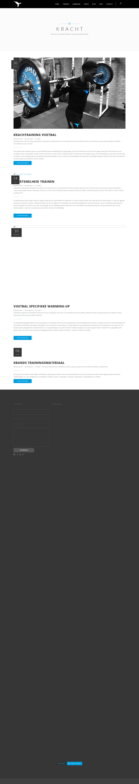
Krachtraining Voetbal (35, 135)
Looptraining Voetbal (20, 190)
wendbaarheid (18, 193)
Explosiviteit (37, 141)
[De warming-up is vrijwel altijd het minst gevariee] (69, 609)
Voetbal (30, 144)
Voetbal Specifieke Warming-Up (42, 306)
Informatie (40, 313)
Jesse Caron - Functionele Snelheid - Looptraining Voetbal (67, 34)
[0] (120, 4)
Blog (31, 141)
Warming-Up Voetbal (28, 315)
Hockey (81, 188)
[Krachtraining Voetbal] (69, 93)
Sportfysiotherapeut (103, 313)
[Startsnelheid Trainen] (22, 174)
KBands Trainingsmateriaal (39, 363)
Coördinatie (17, 188)
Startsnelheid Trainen (34, 181)
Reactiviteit (77, 190)
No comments (29, 139)
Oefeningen (35, 190)
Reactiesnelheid (58, 190)
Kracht (86, 141)
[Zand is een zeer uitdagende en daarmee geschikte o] (69, 481)
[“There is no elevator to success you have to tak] (57, 476)
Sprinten (101, 190)
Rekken (84, 190)
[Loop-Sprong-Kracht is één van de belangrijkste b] (57, 592)
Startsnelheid (18, 144)
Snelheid (89, 190)
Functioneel (45, 141)
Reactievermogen (68, 190)
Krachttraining (93, 141)
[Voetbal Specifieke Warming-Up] (69, 263)
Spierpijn (95, 190)
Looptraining (103, 188)
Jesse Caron (19, 139)
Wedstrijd (39, 315)
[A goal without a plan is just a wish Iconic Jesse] (57, 677)
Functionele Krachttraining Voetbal (73, 141)
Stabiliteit (117, 141)
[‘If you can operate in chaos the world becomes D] (81, 448)
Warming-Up (18, 315)
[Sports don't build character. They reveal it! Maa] (81, 712)
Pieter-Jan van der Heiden (64, 313)
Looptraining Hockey (114, 188)
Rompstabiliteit (109, 141)
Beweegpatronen (19, 141)
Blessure (27, 141)
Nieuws (101, 141)
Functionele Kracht (55, 141)
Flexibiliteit (33, 188)
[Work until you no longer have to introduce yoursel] (81, 565)
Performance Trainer (46, 190)
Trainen (24, 144)
